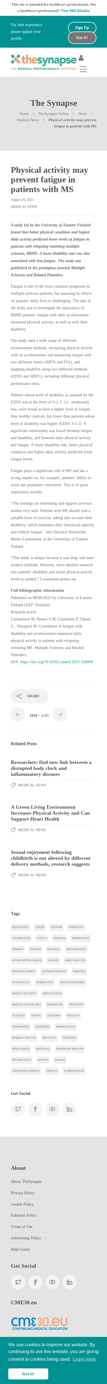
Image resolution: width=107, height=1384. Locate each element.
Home (24, 113)
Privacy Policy (23, 1193)
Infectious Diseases (72, 982)
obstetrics (53, 1015)
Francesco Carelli (23, 971)
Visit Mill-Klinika (75, 11)
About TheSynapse (26, 1181)
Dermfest (18, 949)
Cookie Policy (22, 1204)
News (82, 113)
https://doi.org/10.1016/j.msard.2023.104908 (56, 662)
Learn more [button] (84, 1359)
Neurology (76, 1004)
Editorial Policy (24, 1215)
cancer (39, 927)
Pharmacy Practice (24, 1038)
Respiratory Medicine (69, 1049)
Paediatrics (42, 1026)
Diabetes (35, 949)
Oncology (73, 1015)
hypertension (45, 982)
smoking (43, 1060)
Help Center (20, 1249)
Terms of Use (22, 1227)
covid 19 (42, 938)
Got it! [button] (28, 1374)
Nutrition (18, 1015)
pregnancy (49, 1038)
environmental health (27, 960)
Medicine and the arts (26, 1004)
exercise (53, 960)
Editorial (53, 949)
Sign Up (82, 28)
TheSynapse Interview (26, 1071)
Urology (52, 1071)
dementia (59, 938)
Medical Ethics (52, 993)
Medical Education (24, 993)
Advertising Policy (26, 1238)
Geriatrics (79, 971)
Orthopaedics (20, 1026)
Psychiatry (70, 1038)
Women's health (74, 1071)
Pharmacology (65, 1026)
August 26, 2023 (22, 200)
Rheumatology (21, 1060)
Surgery (60, 1060)
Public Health (21, 1049)
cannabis (56, 927)
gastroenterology (54, 971)
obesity (36, 1015)
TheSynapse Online (54, 113)
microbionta (55, 1004)
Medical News (28, 120)
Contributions (21, 938)
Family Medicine (75, 960)
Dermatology (81, 938)
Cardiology (76, 927)
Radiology (43, 1049)
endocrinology (76, 949)
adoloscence (20, 927)
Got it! (82, 37)
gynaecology (21, 982)
